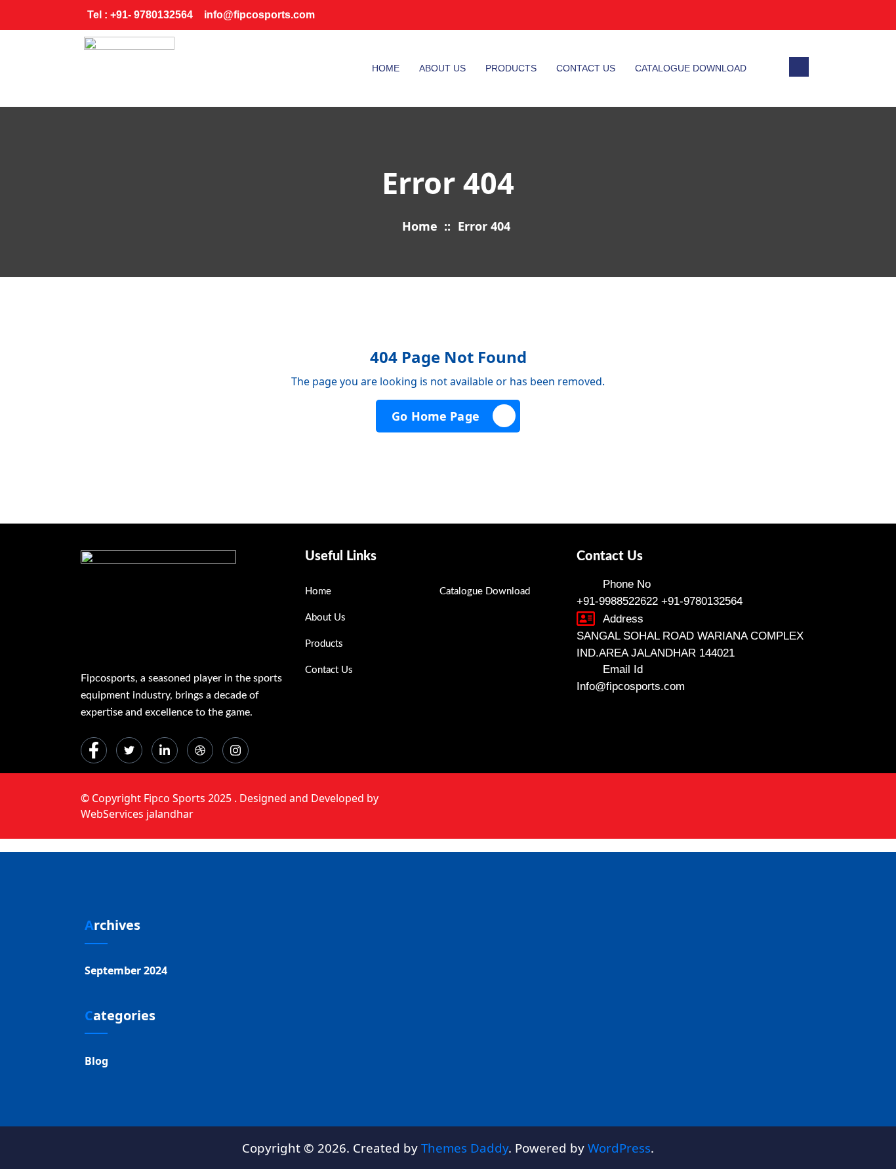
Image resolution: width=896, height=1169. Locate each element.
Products (511, 68)
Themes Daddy (464, 1148)
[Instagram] (798, 15)
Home (385, 68)
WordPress (619, 1148)
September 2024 (126, 970)
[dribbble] (200, 750)
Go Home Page (435, 416)
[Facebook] (693, 15)
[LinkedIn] (746, 15)
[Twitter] (719, 15)
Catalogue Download (690, 68)
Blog (96, 1061)
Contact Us (585, 68)
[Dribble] (772, 15)
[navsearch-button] (799, 67)
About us (442, 68)
